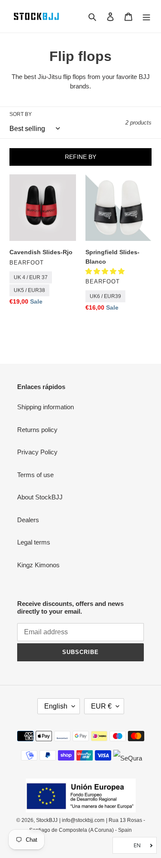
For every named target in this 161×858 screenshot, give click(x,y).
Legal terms (33, 542)
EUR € (101, 706)
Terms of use (35, 474)
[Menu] (146, 16)
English (55, 706)
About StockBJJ (40, 497)
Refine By (80, 156)
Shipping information (45, 407)
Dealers (28, 519)
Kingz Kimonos (38, 565)
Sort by (20, 114)
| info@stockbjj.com (81, 820)
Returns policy (37, 429)
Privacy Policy (37, 452)
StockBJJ (47, 820)
